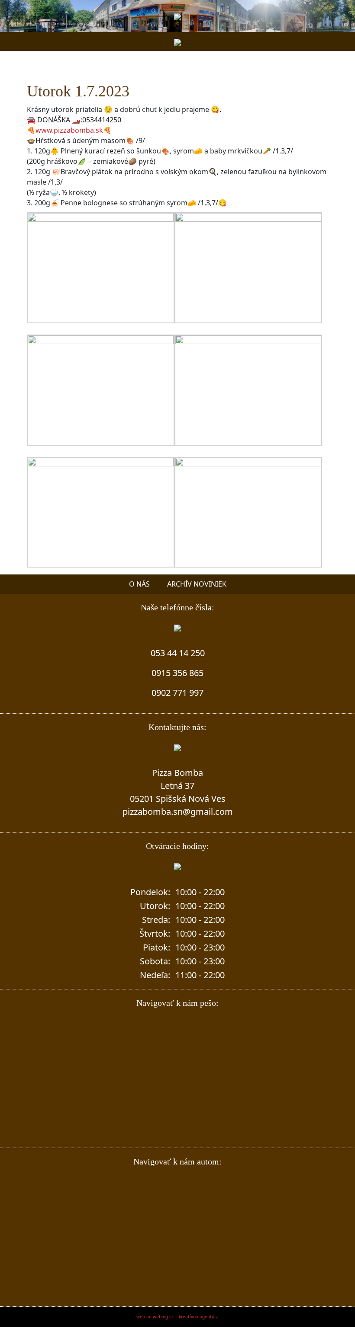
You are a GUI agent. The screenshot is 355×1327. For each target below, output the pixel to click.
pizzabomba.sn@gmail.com (178, 811)
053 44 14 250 (178, 653)
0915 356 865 (177, 673)
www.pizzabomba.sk (69, 130)
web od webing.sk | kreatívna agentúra (177, 1317)
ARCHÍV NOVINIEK (196, 584)
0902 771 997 (177, 693)
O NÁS (139, 584)
